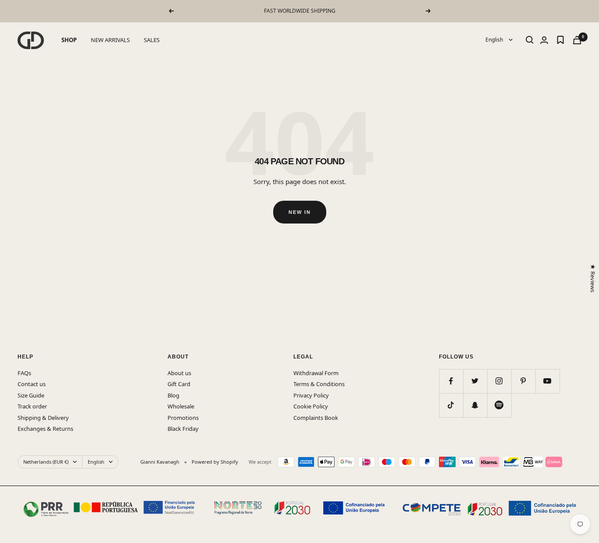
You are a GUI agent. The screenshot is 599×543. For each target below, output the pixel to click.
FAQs (24, 373)
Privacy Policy (311, 395)
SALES (152, 40)
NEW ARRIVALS (110, 40)
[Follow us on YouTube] (547, 381)
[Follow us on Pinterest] (523, 381)
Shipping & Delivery (43, 418)
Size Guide (31, 395)
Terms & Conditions (319, 384)
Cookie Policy (310, 406)
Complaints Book (315, 418)
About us (179, 373)
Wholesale (181, 406)
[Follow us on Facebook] (451, 381)
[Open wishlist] (560, 40)
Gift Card (179, 384)
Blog (173, 395)
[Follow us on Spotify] (499, 405)
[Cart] (577, 40)
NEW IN (300, 212)
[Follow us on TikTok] (451, 405)
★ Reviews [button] (592, 278)
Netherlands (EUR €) (45, 461)
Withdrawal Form (316, 373)
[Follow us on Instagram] (499, 381)
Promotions (183, 418)
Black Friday (183, 429)
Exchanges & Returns (45, 429)
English (494, 39)
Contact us (32, 384)
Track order (32, 406)
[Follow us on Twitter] (475, 381)
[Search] (530, 40)
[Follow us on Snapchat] (475, 405)
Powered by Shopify (215, 461)
